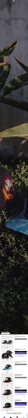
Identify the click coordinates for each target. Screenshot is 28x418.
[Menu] (0, 0)
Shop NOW (5, 333)
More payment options (21, 354)
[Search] (1, 0)
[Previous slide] (1, 341)
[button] (27, 415)
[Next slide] (12, 341)
